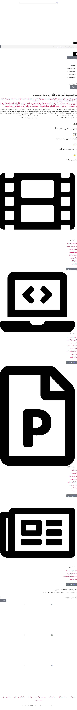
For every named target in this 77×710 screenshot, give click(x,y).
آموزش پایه (74, 263)
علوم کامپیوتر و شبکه (71, 570)
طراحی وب (74, 354)
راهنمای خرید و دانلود (19, 697)
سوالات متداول (62, 697)
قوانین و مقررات (6, 697)
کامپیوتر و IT (74, 473)
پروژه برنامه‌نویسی (72, 337)
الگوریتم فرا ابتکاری (72, 340)
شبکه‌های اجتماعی (72, 482)
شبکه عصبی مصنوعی (71, 246)
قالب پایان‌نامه (73, 470)
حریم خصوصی (38, 700)
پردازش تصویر (73, 357)
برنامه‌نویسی (74, 258)
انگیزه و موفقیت (73, 485)
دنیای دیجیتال (73, 479)
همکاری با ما (52, 697)
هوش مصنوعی (73, 342)
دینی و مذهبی (73, 490)
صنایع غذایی (74, 261)
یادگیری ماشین (73, 249)
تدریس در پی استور (40, 697)
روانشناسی (74, 487)
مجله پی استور (73, 579)
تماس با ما (72, 697)
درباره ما (30, 697)
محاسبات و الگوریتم (72, 573)
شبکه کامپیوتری (73, 252)
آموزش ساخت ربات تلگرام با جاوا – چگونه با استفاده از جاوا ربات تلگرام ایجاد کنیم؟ (19, 104)
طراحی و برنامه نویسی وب (70, 576)
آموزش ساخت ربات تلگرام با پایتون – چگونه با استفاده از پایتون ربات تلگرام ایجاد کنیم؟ (58, 104)
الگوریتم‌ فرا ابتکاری (72, 243)
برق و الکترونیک (73, 476)
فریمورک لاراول (73, 255)
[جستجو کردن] (0, 46)
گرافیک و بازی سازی (71, 351)
